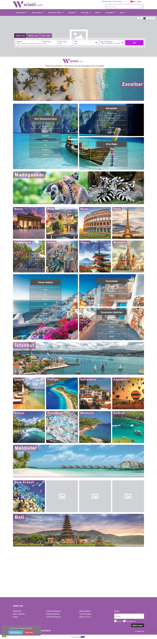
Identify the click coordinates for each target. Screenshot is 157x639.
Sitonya (111, 300)
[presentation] (20, 35)
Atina (111, 322)
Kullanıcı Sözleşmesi (53, 611)
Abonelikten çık (131, 621)
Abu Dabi (111, 154)
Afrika (97, 12)
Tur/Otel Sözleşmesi (53, 617)
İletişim (15, 617)
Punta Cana (111, 113)
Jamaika (111, 127)
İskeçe (111, 336)
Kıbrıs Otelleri (37, 12)
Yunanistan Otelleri (55, 12)
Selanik (111, 331)
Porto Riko (111, 132)
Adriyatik (71, 12)
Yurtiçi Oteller (20, 12)
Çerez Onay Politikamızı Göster (21, 628)
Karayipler (109, 12)
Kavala (111, 327)
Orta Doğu (85, 12)
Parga (111, 295)
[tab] (20, 35)
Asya (121, 12)
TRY (139, 2)
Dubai (111, 149)
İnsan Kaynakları (85, 614)
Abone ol (120, 621)
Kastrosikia (112, 291)
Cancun (111, 122)
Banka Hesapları (19, 614)
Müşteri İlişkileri (85, 611)
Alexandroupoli (111, 317)
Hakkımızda (17, 611)
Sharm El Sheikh (112, 158)
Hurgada (111, 163)
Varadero (111, 118)
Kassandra (112, 286)
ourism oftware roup (83, 637)
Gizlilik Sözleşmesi (53, 614)
